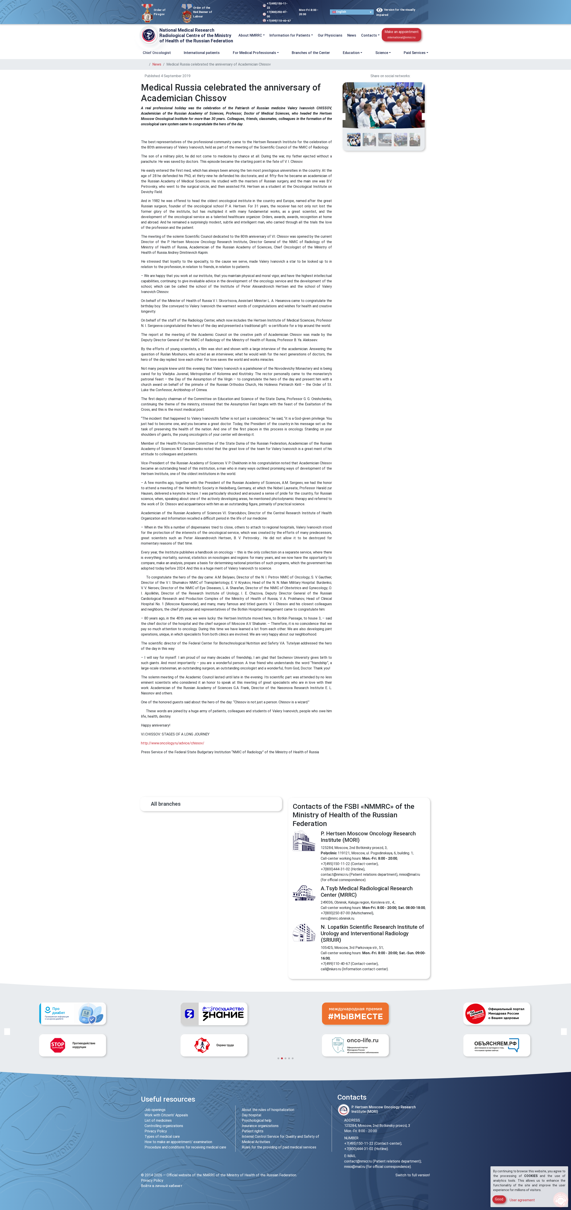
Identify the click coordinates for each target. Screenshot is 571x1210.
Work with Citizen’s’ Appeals (166, 1115)
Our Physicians (330, 35)
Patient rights (252, 1131)
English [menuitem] (341, 12)
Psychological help (256, 1120)
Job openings (155, 1110)
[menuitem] (352, 12)
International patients (202, 53)
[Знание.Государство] (72, 1013)
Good (499, 1199)
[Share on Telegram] (428, 76)
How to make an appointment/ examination (178, 1142)
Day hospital (251, 1115)
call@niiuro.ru (331, 969)
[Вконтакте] (234, 7)
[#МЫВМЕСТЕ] (213, 1013)
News (351, 35)
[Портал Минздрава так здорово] (355, 1013)
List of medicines (158, 1120)
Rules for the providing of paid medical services (279, 1147)
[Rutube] (229, 17)
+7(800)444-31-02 (335, 869)
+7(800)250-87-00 (277, 14)
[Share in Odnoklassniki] (418, 76)
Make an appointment (402, 34)
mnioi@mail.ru (409, 874)
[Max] (247, 7)
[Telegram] (229, 7)
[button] (426, 35)
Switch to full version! (412, 1175)
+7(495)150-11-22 (277, 5)
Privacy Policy (156, 1131)
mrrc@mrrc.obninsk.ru (337, 918)
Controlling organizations (164, 1126)
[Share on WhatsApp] (423, 76)
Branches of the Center (311, 53)
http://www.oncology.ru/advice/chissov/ (172, 743)
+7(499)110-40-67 (279, 20)
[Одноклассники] (240, 7)
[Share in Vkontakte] (412, 76)
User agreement (522, 1200)
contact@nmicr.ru (334, 874)
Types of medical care (162, 1136)
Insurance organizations (260, 1126)
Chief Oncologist (157, 53)
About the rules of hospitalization (268, 1110)
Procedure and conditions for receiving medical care (185, 1147)
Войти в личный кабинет (161, 1186)
